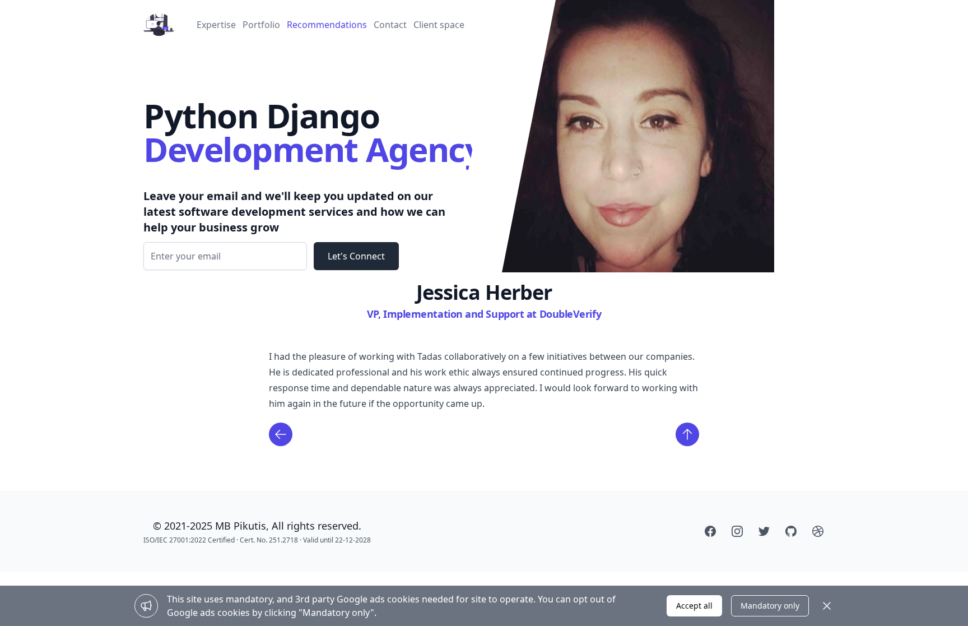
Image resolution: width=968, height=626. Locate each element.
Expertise (216, 24)
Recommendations (327, 24)
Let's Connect (356, 256)
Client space (438, 24)
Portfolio (261, 24)
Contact (390, 24)
